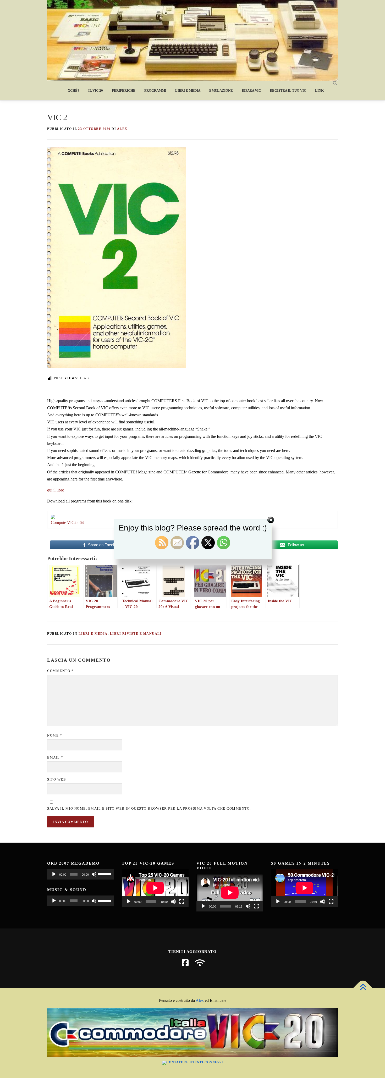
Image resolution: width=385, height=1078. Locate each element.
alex (122, 129)
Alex (200, 1000)
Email (55, 757)
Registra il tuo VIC (288, 90)
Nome (54, 735)
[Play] (54, 874)
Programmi (155, 90)
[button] (333, 83)
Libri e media (187, 90)
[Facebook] (185, 963)
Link (319, 90)
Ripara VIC (251, 90)
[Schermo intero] (181, 901)
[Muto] (94, 874)
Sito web (56, 779)
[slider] (104, 873)
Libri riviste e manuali (136, 633)
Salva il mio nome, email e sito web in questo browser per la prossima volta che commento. (149, 808)
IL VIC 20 (95, 90)
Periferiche (123, 90)
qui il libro (55, 490)
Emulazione (221, 90)
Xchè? (73, 90)
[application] (80, 874)
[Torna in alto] (363, 988)
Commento (60, 671)
